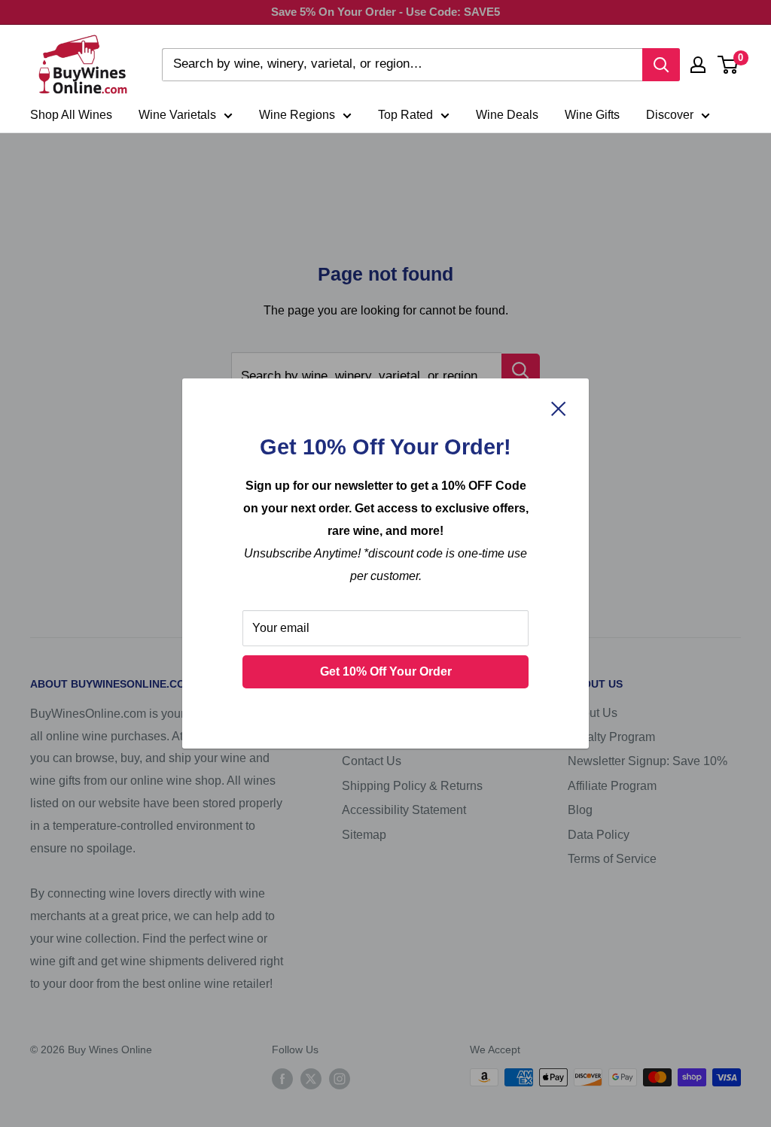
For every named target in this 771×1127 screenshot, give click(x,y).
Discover (669, 114)
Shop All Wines (71, 114)
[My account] (697, 64)
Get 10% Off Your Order (386, 671)
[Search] (661, 64)
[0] (728, 65)
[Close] (558, 407)
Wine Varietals (177, 114)
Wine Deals (507, 114)
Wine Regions (297, 114)
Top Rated (405, 114)
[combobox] (402, 64)
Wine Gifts (592, 114)
